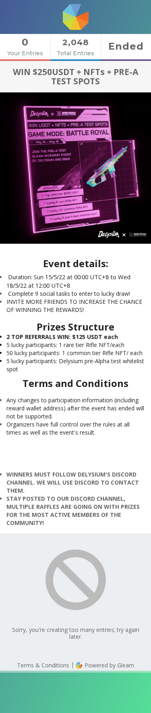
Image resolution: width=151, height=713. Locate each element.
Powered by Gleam (108, 665)
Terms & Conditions (43, 665)
